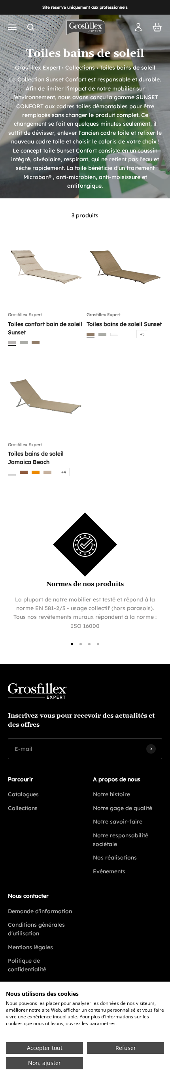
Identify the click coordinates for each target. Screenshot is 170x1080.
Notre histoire (111, 794)
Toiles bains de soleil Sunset (124, 324)
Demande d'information (40, 911)
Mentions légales (30, 947)
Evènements (109, 871)
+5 (142, 334)
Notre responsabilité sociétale (120, 840)
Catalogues (23, 794)
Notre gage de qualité (122, 808)
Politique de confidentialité (27, 965)
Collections (80, 67)
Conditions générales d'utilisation (36, 929)
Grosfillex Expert (37, 67)
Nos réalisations (115, 857)
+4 (63, 472)
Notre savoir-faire (117, 821)
